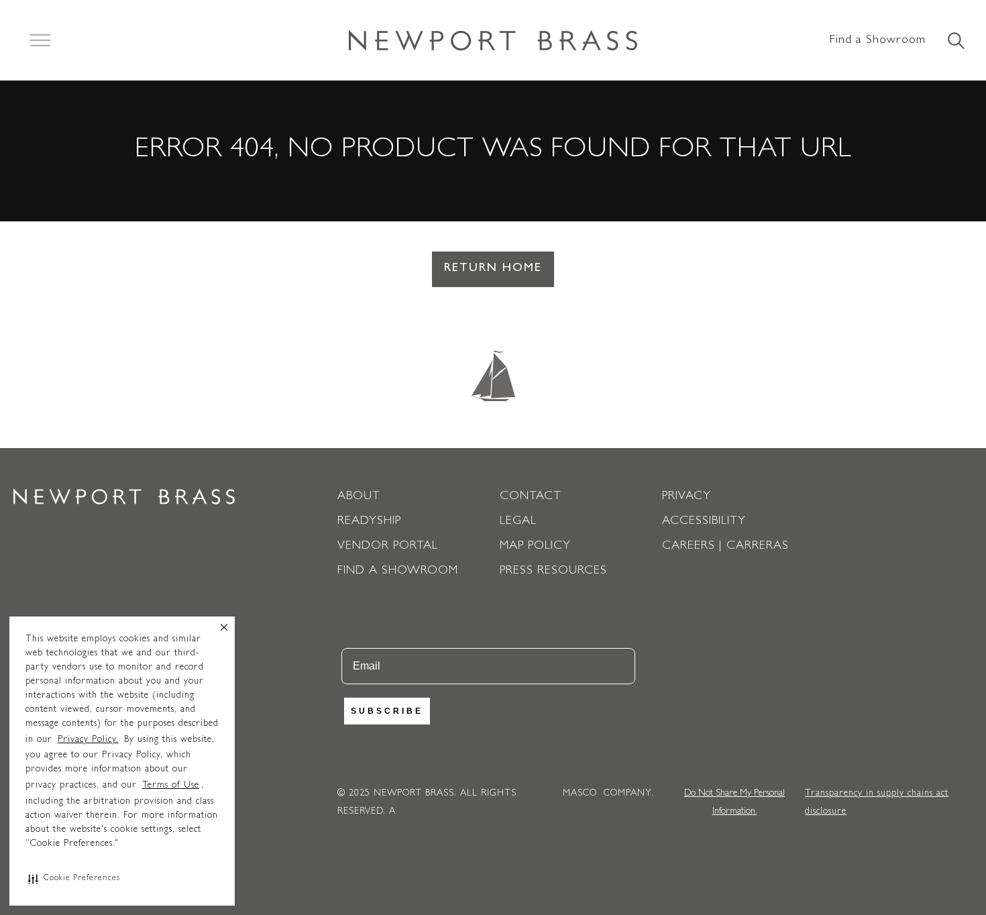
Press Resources (553, 572)
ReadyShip (369, 522)
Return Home (493, 269)
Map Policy (535, 547)
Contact (530, 497)
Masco (580, 793)
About (358, 497)
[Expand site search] (955, 41)
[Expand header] (40, 40)
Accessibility (704, 522)
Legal (518, 522)
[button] (74, 879)
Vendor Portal (387, 547)
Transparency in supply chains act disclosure (876, 802)
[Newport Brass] (493, 40)
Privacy (686, 497)
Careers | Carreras (725, 547)
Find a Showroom (878, 41)
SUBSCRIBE (387, 711)
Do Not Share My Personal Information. (734, 802)
